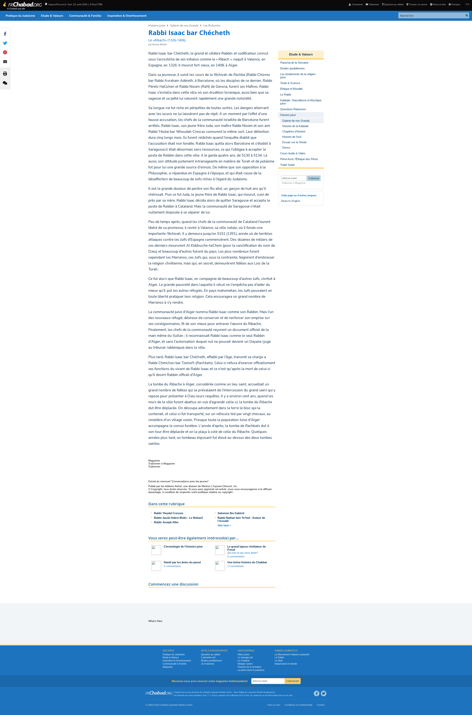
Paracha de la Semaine (249, 667)
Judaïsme (257, 695)
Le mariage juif (245, 657)
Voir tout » (224, 525)
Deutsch (285, 201)
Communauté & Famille (85, 16)
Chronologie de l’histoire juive (183, 546)
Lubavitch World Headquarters (261, 692)
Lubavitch (214, 692)
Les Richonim (211, 25)
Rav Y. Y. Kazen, (210, 695)
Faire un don (439, 4)
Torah (246, 695)
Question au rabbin (394, 4)
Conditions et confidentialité (298, 705)
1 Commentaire (235, 566)
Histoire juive (156, 25)
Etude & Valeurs (52, 16)
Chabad (206, 692)
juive (281, 695)
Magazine (168, 667)
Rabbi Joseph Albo (166, 522)
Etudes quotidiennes (211, 660)
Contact (321, 705)
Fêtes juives (244, 654)
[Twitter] (323, 693)
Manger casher (245, 664)
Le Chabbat (243, 660)
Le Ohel (279, 660)
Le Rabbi (279, 657)
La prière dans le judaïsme (251, 670)
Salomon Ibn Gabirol (231, 513)
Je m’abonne (207, 664)
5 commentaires (236, 556)
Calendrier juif (208, 657)
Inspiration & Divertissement (126, 16)
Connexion (357, 4)
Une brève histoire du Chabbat (247, 562)
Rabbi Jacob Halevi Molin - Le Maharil (178, 517)
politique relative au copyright (215, 492)
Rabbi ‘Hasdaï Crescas (168, 513)
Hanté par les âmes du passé (182, 562)
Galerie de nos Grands (184, 25)
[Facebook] (316, 693)
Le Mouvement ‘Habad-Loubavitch (292, 654)
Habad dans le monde (286, 664)
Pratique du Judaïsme (20, 16)
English (296, 201)
